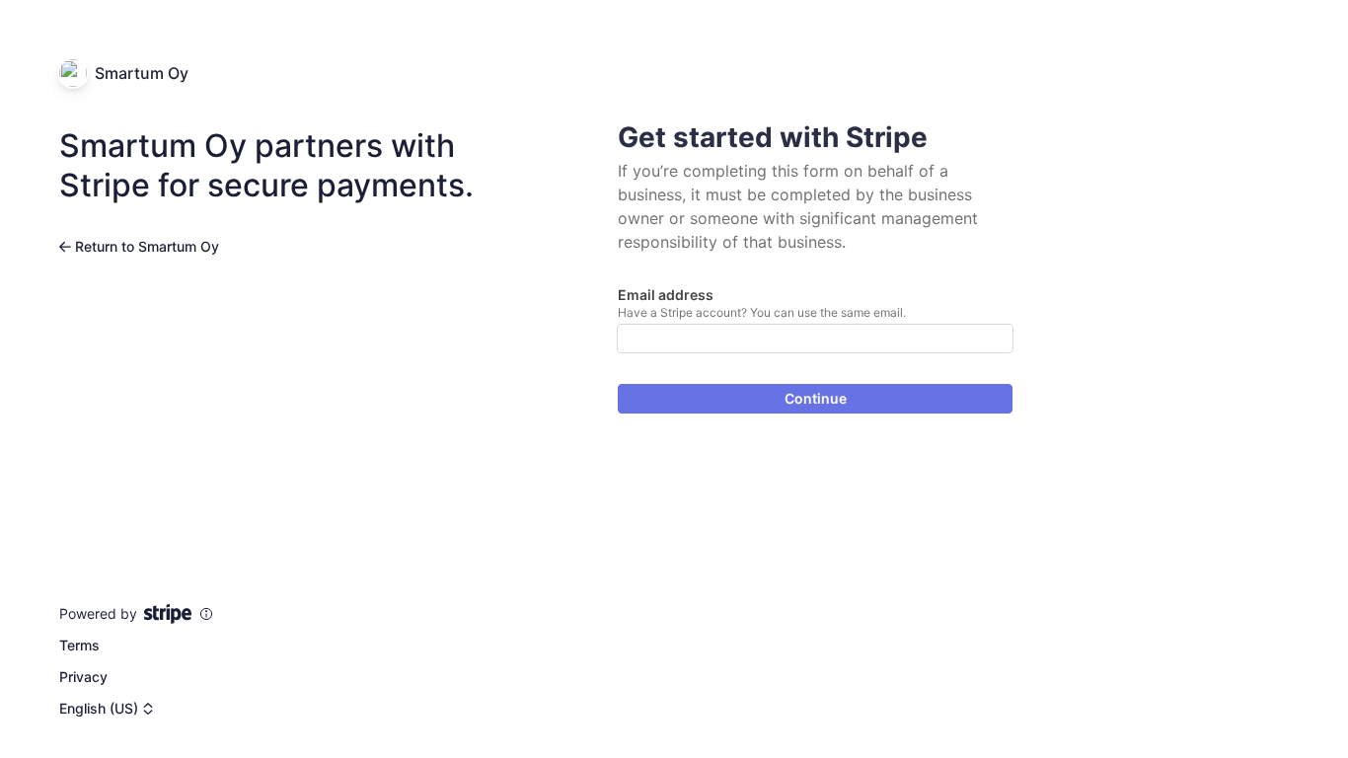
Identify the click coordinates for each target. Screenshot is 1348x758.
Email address (665, 294)
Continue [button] (816, 398)
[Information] (206, 614)
